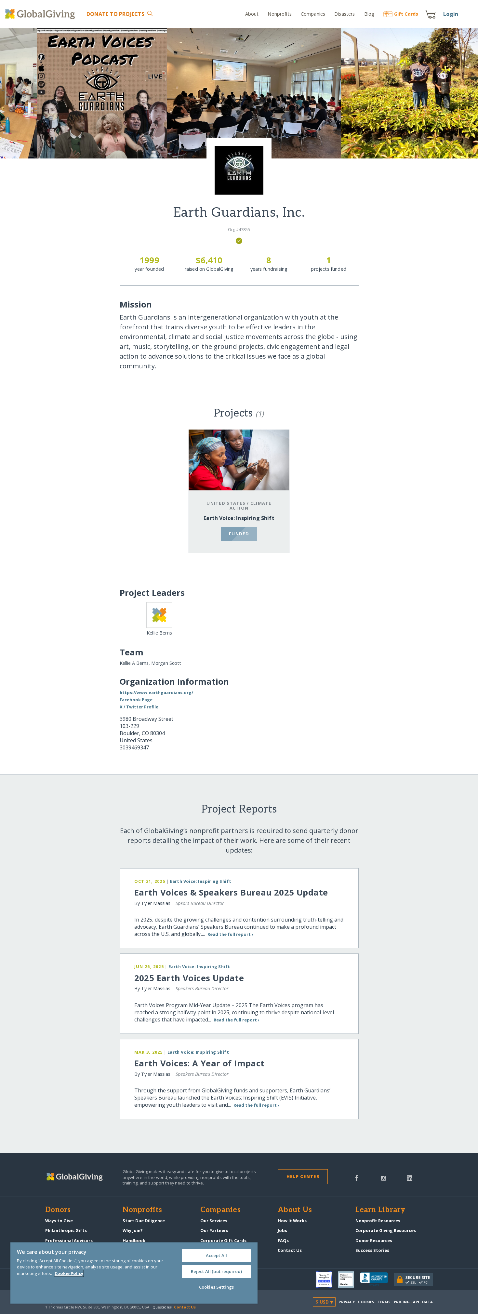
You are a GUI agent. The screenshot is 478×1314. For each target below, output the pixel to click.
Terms (384, 1301)
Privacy (347, 1301)
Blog (369, 14)
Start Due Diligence (144, 1221)
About (252, 14)
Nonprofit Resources (377, 1221)
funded (239, 534)
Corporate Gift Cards (223, 1240)
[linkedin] (409, 1177)
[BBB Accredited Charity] (377, 1279)
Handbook (134, 1240)
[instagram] (383, 1177)
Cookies (366, 1301)
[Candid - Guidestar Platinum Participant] (349, 1279)
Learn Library (380, 1210)
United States (226, 503)
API (416, 1301)
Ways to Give (59, 1221)
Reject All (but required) (216, 1271)
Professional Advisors (69, 1240)
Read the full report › (230, 934)
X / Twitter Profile (139, 707)
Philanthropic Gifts (66, 1230)
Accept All (216, 1255)
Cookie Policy (69, 1273)
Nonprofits (279, 14)
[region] (134, 1273)
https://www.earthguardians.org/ (156, 692)
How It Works (292, 1221)
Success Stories (372, 1250)
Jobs (282, 1230)
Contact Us (290, 1250)
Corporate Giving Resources (385, 1230)
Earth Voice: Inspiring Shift (239, 518)
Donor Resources (373, 1240)
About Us (295, 1210)
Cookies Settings (216, 1287)
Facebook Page (136, 700)
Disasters (344, 14)
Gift (406, 14)
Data (427, 1301)
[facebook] (356, 1177)
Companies (313, 14)
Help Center (302, 1176)
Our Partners (214, 1230)
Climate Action (251, 505)
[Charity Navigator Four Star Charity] (327, 1279)
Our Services (213, 1221)
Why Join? (133, 1230)
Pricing (402, 1301)
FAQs (283, 1240)
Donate (115, 14)
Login (450, 14)
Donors (58, 1210)
